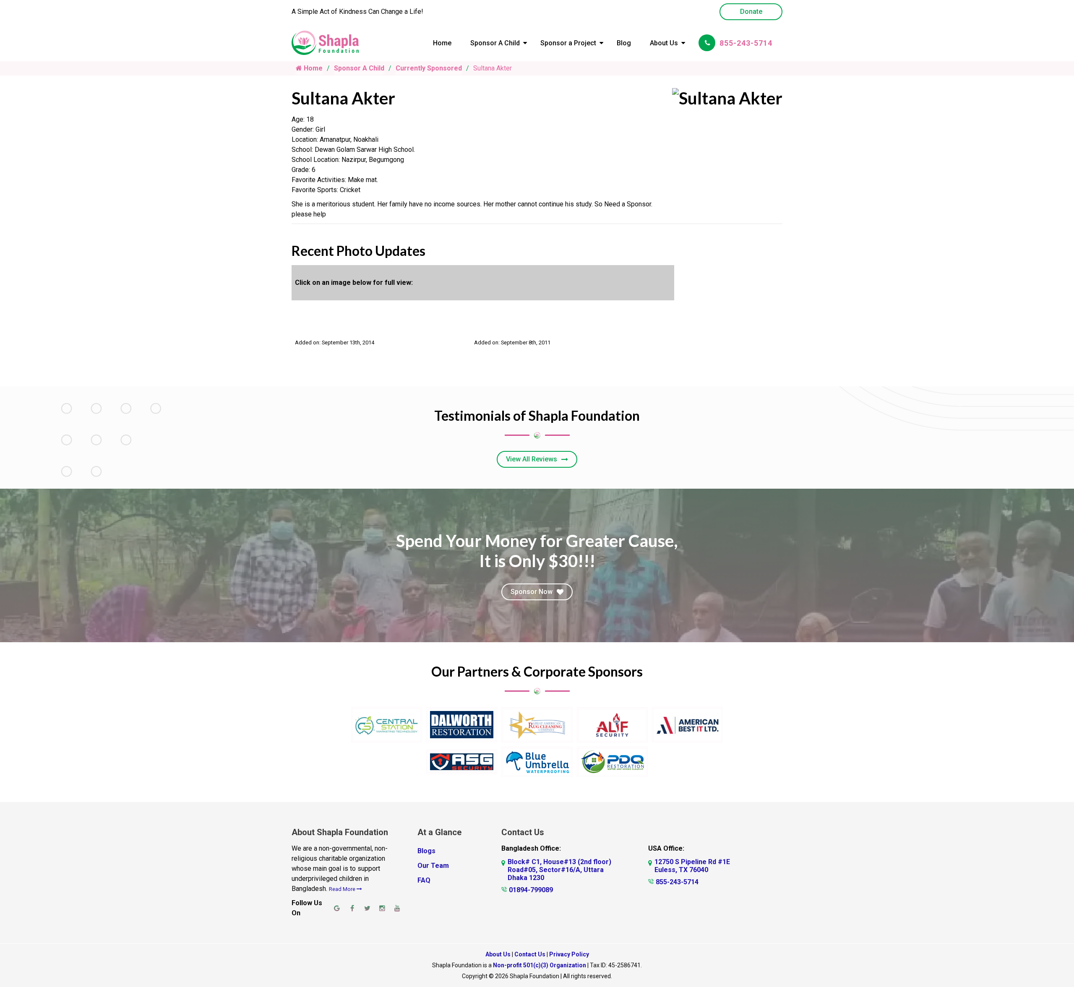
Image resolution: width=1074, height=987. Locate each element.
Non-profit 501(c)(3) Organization (539, 965)
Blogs (426, 851)
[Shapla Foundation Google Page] (337, 908)
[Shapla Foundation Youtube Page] (397, 908)
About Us (664, 43)
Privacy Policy (569, 954)
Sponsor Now (532, 592)
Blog (624, 43)
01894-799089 (531, 890)
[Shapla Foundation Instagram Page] (382, 908)
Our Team (433, 866)
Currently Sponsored (429, 68)
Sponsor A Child (495, 43)
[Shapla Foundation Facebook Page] (352, 908)
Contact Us (529, 954)
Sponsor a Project (568, 43)
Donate (751, 12)
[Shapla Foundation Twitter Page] (367, 908)
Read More (343, 889)
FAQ (423, 880)
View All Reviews (531, 459)
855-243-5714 (745, 43)
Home (442, 43)
